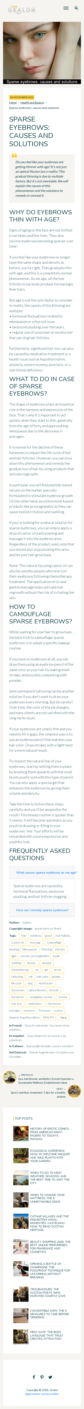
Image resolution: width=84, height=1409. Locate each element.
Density (60, 949)
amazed (46, 963)
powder (56, 976)
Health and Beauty (32, 102)
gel (46, 969)
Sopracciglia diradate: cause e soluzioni (49, 1046)
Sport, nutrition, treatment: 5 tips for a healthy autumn (38, 1092)
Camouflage (54, 942)
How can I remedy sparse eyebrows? (42, 910)
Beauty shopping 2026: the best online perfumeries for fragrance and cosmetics (50, 1247)
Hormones (54, 1003)
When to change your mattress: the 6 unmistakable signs (47, 1198)
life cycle (16, 983)
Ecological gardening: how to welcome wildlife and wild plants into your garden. (50, 1156)
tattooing (17, 976)
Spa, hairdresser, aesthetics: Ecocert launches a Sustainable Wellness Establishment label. (46, 1078)
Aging (63, 1017)
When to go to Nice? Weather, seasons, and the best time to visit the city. (50, 1178)
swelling (16, 963)
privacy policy (50, 1393)
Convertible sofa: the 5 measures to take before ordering (49, 1314)
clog (30, 983)
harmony (29, 1010)
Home (13, 102)
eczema (58, 1010)
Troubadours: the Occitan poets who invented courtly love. (48, 1292)
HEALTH (48, 1017)
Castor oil (17, 942)
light (14, 956)
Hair (24, 935)
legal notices (32, 1393)
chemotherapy (20, 969)
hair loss (16, 1003)
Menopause (29, 949)
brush (58, 969)
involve (63, 997)
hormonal (17, 997)
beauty (31, 963)
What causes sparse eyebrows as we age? (46, 872)
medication (35, 1003)
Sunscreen (17, 990)
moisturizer (46, 983)
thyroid (53, 990)
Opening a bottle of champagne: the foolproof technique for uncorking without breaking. (50, 1270)
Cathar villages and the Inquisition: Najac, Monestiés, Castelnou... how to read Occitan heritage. (49, 1223)
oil (36, 969)
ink (31, 976)
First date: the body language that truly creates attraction (46, 1335)
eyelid (56, 956)
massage (35, 942)
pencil (48, 935)
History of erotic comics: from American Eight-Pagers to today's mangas (49, 1134)
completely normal (41, 997)
